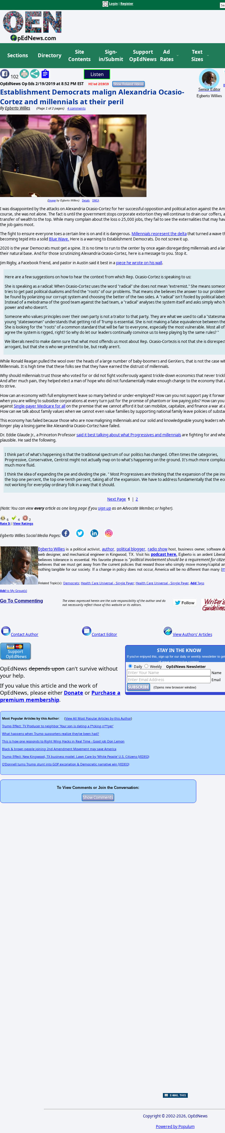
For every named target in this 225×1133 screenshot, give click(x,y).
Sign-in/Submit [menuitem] (110, 55)
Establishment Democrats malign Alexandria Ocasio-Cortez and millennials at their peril (92, 96)
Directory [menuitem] (49, 55)
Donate (73, 692)
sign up (104, 508)
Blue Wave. (59, 239)
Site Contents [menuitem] (79, 55)
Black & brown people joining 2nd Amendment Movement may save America (59, 749)
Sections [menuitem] (17, 55)
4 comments (76, 108)
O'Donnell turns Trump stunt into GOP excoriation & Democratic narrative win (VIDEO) (65, 764)
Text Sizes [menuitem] (197, 55)
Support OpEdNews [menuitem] (140, 55)
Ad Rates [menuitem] (166, 55)
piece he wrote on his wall (139, 262)
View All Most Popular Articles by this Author (98, 718)
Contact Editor (104, 634)
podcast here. (164, 554)
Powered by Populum (175, 1126)
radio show (157, 549)
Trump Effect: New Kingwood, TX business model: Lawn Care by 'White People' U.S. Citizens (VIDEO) (75, 757)
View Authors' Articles (192, 634)
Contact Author (24, 634)
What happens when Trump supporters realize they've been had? (50, 734)
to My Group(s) (13, 591)
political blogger (131, 549)
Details (86, 200)
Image (52, 200)
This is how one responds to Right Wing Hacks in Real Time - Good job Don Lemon (63, 741)
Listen (97, 74)
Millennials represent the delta (159, 233)
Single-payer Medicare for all (39, 406)
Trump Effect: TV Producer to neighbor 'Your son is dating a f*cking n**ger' (57, 726)
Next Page (116, 499)
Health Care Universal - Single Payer (107, 583)
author (108, 549)
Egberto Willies (51, 549)
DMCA (95, 200)
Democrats (71, 583)
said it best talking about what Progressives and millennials (128, 434)
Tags (197, 583)
